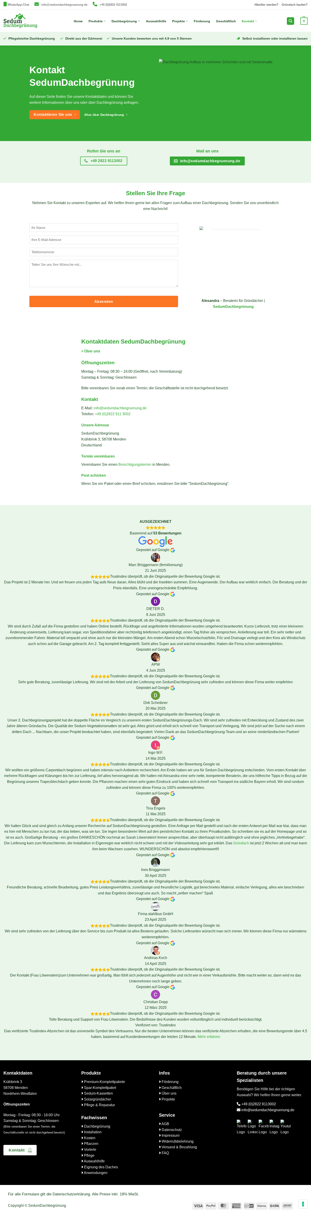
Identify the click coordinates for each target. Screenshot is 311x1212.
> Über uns (90, 351)
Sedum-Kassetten (98, 1093)
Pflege (88, 1155)
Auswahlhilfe (156, 21)
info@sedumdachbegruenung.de (64, 4)
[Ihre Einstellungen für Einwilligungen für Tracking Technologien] (303, 1204)
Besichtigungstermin (134, 464)
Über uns (168, 1093)
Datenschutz (171, 1130)
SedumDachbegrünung (233, 307)
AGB (165, 1124)
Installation (92, 1132)
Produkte (96, 21)
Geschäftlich (226, 21)
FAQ (165, 1153)
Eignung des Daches (100, 1167)
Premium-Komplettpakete (104, 1082)
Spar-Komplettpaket (99, 1088)
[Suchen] (290, 21)
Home (78, 21)
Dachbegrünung (124, 21)
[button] (304, 21)
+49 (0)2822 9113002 (113, 4)
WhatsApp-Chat (18, 4)
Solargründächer (97, 1099)
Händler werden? (266, 4)
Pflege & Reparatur (99, 1105)
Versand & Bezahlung (179, 1147)
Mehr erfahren (209, 1037)
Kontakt (248, 21)
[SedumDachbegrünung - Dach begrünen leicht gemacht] (20, 20)
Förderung (202, 21)
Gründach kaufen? (295, 4)
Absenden (103, 302)
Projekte (178, 21)
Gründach (241, 843)
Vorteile (89, 1149)
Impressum (170, 1135)
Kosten (89, 1138)
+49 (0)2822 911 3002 (112, 414)
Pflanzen (90, 1144)
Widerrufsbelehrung (177, 1141)
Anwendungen (95, 1173)
